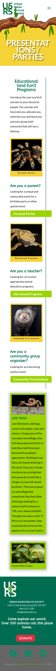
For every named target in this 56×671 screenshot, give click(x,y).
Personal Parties (24, 213)
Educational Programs (27, 294)
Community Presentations (30, 379)
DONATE (25, 638)
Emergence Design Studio (31, 664)
